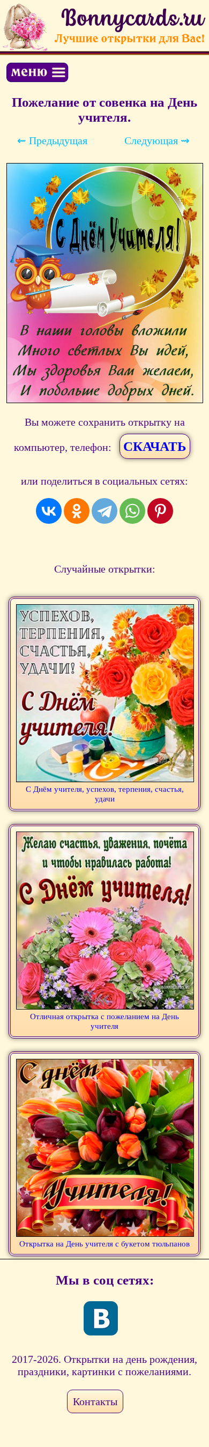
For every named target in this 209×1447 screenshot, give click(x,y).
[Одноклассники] (76, 511)
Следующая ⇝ (157, 140)
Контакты (95, 1401)
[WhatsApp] (132, 511)
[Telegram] (104, 511)
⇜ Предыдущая (52, 140)
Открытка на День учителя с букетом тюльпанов (104, 1244)
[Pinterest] (160, 511)
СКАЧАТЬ (154, 446)
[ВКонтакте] (49, 511)
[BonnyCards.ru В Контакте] (101, 1318)
